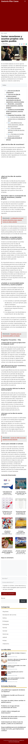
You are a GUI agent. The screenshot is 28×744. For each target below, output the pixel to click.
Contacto (21, 740)
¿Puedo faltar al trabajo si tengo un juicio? (17, 653)
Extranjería (6, 624)
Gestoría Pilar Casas (9, 1)
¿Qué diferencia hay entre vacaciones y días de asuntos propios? (15, 124)
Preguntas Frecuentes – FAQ (15, 115)
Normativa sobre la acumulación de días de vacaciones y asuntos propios (15, 100)
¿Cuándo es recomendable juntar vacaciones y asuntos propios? (15, 111)
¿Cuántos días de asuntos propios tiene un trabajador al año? (16, 119)
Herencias (5, 634)
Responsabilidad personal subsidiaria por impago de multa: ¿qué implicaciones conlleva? (13, 729)
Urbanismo (6, 643)
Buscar (3, 598)
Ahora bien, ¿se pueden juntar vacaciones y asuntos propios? (14, 105)
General (5, 631)
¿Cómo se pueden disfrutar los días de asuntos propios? (16, 130)
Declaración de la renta (9, 615)
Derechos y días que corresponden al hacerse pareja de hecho (17, 660)
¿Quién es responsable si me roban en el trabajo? (17, 666)
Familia (5, 627)
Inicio (2, 33)
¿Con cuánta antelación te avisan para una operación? (16, 678)
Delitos (5, 618)
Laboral (5, 33)
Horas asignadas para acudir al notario (15, 672)
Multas (5, 640)
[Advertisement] (14, 17)
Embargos (6, 621)
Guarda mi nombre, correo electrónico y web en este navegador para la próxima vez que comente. (14, 587)
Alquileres (5, 611)
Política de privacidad (14, 741)
